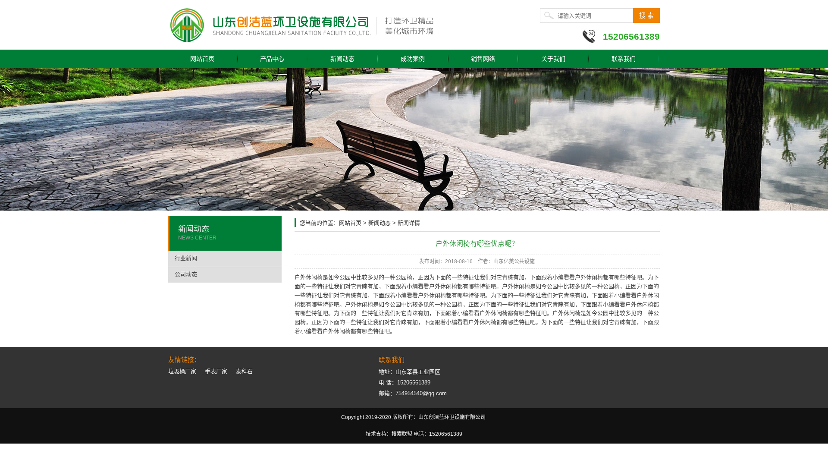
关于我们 (553, 58)
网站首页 (202, 58)
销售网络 (483, 58)
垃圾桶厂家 (182, 371)
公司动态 (186, 274)
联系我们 (624, 58)
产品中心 (272, 58)
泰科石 (244, 371)
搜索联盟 (402, 434)
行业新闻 (186, 258)
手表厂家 (216, 371)
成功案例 (413, 58)
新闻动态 (342, 58)
